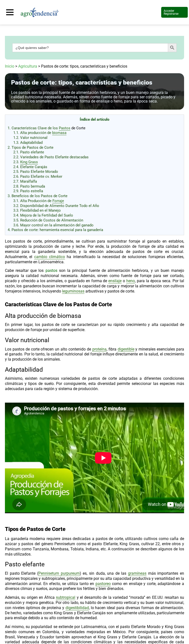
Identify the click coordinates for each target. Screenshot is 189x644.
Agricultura (27, 66)
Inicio (9, 66)
